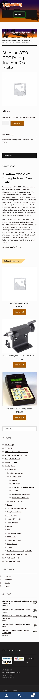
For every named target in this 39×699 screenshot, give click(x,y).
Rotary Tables (12, 544)
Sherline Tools (10, 466)
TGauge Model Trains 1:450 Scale (16, 554)
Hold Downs (16, 484)
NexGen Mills (11, 537)
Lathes (9, 526)
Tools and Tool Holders (20, 498)
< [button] (4, 32)
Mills (8, 530)
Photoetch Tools (11, 462)
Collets (14, 480)
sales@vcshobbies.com (11, 672)
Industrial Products (13, 519)
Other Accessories (16, 501)
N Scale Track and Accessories (16, 455)
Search (19, 695)
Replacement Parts (14, 540)
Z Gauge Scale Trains (12, 561)
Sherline (7, 583)
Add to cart (17, 123)
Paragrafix (8, 580)
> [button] (34, 32)
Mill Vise (15, 491)
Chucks (9, 505)
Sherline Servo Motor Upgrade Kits (19, 551)
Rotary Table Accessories (21, 40)
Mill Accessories (15, 476)
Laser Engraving (12, 523)
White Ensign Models (12, 558)
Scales (9, 547)
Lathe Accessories (16, 473)
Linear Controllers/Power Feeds (23, 487)
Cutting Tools (12, 515)
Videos (7, 586)
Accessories (11, 469)
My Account (6, 695)
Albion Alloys (9, 445)
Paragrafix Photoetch (12, 459)
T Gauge (8, 576)
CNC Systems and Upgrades (16, 508)
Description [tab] (8, 156)
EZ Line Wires (9, 448)
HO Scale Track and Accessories (16, 452)
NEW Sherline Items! (14, 533)
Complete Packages (14, 512)
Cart (30, 693)
